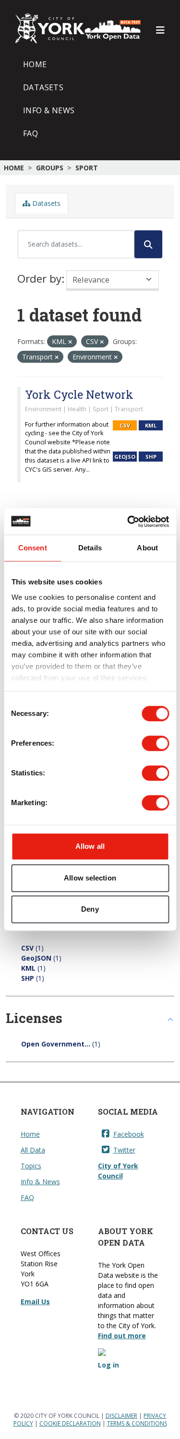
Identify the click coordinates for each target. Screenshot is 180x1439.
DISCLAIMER (121, 1416)
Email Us (35, 1301)
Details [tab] (90, 548)
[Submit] (148, 244)
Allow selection (90, 878)
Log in (108, 1364)
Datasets (43, 87)
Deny (89, 909)
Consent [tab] (32, 548)
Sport (86, 167)
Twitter (124, 1149)
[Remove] (70, 341)
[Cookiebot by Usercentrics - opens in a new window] (128, 521)
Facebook (128, 1134)
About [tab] (147, 548)
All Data (33, 1149)
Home (35, 64)
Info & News (48, 110)
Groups (49, 167)
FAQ (30, 133)
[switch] (155, 743)
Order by (39, 278)
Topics (31, 1165)
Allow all (90, 846)
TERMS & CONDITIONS (137, 1423)
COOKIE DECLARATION (70, 1423)
